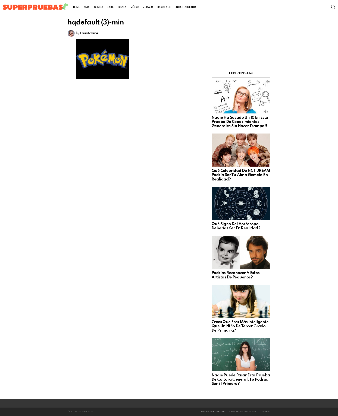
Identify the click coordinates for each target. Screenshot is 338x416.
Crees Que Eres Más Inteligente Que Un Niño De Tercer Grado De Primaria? (240, 326)
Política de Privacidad (213, 412)
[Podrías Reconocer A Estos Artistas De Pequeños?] (241, 252)
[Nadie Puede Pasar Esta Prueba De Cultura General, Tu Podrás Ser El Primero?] (241, 354)
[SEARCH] (333, 7)
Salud (110, 7)
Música (134, 7)
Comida (98, 7)
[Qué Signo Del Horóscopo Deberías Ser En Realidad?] (241, 203)
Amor (87, 7)
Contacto (265, 412)
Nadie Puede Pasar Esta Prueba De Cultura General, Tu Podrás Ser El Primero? (241, 379)
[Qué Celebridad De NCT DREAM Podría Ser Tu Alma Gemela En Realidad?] (241, 150)
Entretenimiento (185, 7)
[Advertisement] (241, 41)
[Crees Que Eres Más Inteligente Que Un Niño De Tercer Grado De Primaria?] (241, 301)
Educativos (164, 7)
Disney (122, 7)
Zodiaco (148, 7)
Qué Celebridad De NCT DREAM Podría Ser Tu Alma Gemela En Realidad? (241, 175)
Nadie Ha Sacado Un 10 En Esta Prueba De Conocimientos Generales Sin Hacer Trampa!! (240, 122)
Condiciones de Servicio (242, 412)
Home (76, 7)
